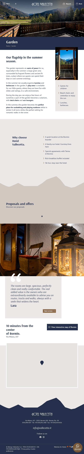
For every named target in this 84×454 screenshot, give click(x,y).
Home (8, 46)
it (15, 4)
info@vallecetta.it (42, 427)
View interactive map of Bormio (63, 327)
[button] (42, 216)
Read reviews (48, 311)
